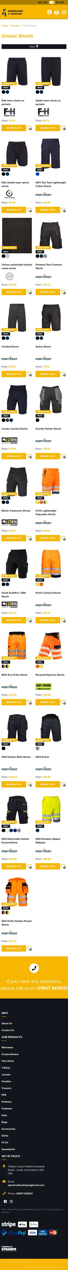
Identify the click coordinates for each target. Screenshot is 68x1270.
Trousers (15, 25)
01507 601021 (52, 987)
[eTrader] (34, 1249)
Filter (33, 46)
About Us (7, 1023)
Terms (4, 1209)
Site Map (5, 1212)
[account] (49, 12)
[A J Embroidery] (23, 13)
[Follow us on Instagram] (11, 1201)
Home (5, 25)
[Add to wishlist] (29, 128)
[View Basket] (56, 12)
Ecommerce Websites (33, 1267)
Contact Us (8, 1030)
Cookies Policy (27, 1209)
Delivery (48, 1209)
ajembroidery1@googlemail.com (26, 1185)
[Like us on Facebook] (5, 1201)
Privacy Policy (14, 1209)
